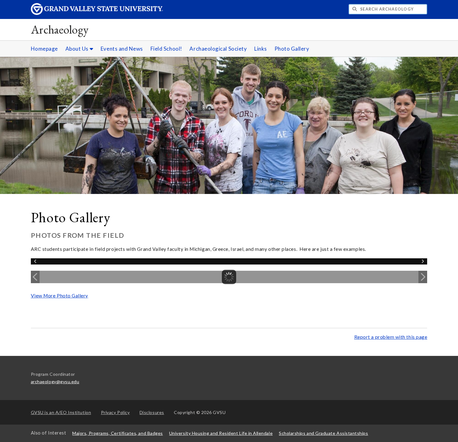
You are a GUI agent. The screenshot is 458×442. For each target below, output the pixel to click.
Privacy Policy (115, 412)
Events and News (122, 48)
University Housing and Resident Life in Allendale (221, 433)
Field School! (166, 48)
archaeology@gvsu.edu (55, 381)
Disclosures (152, 412)
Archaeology (60, 29)
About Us (77, 48)
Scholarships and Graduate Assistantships (323, 433)
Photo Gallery (291, 48)
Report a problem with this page (390, 337)
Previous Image (35, 277)
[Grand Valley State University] (97, 13)
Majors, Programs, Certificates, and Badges (117, 433)
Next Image (422, 277)
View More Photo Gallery (59, 295)
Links (260, 48)
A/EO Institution (61, 412)
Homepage (44, 48)
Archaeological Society (218, 48)
